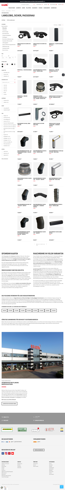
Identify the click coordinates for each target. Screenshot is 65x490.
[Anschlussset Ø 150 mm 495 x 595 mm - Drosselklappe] (56, 87)
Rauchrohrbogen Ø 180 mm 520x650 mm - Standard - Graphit (39, 206)
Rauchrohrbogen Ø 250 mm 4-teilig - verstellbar (40, 151)
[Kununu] (61, 430)
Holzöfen (50, 466)
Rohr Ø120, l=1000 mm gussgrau (22, 96)
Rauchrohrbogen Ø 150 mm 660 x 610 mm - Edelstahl (56, 151)
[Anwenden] (15, 57)
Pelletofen (13, 256)
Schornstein (4, 259)
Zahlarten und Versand (5, 463)
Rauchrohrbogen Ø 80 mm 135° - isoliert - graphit (24, 205)
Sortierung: (55, 24)
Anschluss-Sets (47, 261)
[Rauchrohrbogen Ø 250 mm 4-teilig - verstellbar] (40, 142)
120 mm (16, 299)
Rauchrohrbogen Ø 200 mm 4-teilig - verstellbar (56, 205)
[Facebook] (3, 453)
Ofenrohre (4, 28)
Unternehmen (35, 463)
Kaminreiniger (5, 31)
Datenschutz (4, 474)
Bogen (26, 273)
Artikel (3, 20)
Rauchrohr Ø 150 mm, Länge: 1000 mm (23, 124)
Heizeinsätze (51, 471)
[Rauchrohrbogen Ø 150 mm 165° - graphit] (40, 223)
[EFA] (49, 430)
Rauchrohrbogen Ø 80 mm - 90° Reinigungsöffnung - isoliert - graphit (24, 152)
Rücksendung (4, 466)
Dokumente (19, 467)
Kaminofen (6, 256)
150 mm (21, 299)
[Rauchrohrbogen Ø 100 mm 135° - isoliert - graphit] (40, 169)
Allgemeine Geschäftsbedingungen (7, 471)
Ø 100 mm (10, 310)
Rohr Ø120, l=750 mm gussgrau (24, 70)
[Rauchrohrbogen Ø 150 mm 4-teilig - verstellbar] (40, 61)
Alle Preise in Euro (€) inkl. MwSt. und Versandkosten (10, 484)
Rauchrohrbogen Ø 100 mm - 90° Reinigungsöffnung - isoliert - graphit (23, 233)
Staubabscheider (5, 48)
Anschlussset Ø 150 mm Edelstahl (38, 124)
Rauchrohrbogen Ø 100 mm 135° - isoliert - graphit (39, 179)
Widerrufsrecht (4, 472)
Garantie (3, 467)
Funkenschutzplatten (6, 35)
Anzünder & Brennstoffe (7, 40)
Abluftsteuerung (5, 46)
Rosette (12, 278)
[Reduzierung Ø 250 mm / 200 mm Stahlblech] (24, 169)
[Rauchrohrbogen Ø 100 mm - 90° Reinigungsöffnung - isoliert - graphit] (24, 223)
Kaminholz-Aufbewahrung (7, 39)
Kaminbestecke (5, 33)
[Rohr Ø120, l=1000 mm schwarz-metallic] (56, 61)
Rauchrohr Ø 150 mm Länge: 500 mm (55, 232)
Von (2, 55)
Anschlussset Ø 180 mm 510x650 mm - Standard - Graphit (54, 125)
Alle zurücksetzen (5, 158)
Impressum (3, 470)
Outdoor (50, 472)
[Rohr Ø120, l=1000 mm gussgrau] (24, 87)
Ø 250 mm (54, 310)
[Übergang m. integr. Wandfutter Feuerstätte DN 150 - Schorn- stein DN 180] (40, 87)
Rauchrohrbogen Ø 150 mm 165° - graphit (39, 232)
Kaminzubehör (5, 26)
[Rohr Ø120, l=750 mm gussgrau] (24, 61)
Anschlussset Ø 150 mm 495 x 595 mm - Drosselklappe (55, 96)
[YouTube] (12, 453)
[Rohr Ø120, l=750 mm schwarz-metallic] (56, 35)
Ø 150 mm (29, 310)
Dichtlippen (4, 37)
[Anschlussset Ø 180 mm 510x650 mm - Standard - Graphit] (56, 114)
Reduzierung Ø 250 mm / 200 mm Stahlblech (24, 179)
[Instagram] (6, 453)
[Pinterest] (9, 453)
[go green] (7, 430)
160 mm (46, 299)
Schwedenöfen (51, 467)
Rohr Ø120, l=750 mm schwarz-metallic (56, 44)
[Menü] (7, 486)
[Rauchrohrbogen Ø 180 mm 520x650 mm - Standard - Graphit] (40, 195)
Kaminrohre (35, 274)
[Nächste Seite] (46, 244)
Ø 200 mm (47, 310)
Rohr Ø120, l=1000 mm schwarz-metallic (54, 70)
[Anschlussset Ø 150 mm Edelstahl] (40, 114)
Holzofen (9, 275)
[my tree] (22, 430)
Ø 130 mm (23, 310)
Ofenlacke (4, 29)
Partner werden (35, 466)
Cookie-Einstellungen (5, 476)
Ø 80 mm (4, 310)
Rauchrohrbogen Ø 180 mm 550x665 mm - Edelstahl (55, 179)
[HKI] (35, 430)
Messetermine (19, 463)
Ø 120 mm (16, 310)
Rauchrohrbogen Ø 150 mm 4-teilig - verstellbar (40, 70)
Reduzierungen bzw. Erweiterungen (34, 300)
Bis (8, 55)
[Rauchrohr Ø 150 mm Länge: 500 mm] (56, 223)
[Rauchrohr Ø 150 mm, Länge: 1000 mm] (24, 114)
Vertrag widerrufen (39, 450)
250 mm (52, 299)
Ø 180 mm (41, 310)
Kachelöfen (12, 397)
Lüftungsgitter (5, 42)
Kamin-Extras (5, 50)
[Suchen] (34, 4)
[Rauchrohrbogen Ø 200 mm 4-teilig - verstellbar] (56, 195)
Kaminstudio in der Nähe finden (9, 403)
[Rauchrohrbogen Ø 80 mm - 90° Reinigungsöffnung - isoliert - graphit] (24, 142)
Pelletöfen (19, 397)
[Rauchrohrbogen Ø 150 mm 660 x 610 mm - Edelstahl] (56, 142)
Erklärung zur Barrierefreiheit (6, 475)
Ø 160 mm (35, 310)
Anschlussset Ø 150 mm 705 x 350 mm (40, 44)
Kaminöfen (7, 397)
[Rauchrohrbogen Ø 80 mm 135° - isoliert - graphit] (24, 195)
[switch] (6, 489)
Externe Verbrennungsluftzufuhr (9, 44)
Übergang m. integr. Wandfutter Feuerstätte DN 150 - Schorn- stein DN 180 (39, 97)
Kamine (3, 397)
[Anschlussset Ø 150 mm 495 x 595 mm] (24, 35)
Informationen (11, 20)
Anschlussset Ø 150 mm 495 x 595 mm (24, 44)
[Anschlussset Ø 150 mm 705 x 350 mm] (40, 35)
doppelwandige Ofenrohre (52, 259)
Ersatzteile (19, 466)
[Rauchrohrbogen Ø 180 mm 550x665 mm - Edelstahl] (56, 169)
